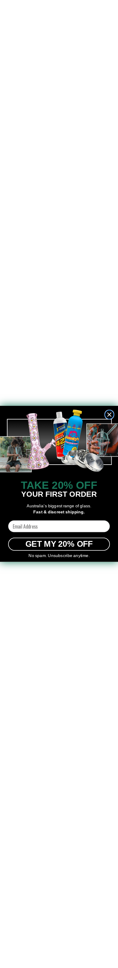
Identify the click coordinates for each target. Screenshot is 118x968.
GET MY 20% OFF (59, 544)
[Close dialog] (109, 414)
